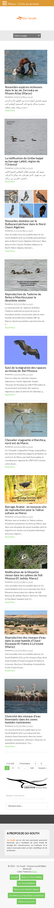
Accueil (14, 877)
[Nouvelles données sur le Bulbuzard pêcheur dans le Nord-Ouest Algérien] (25, 203)
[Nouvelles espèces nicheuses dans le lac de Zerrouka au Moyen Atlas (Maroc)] (25, 66)
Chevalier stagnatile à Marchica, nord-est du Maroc (25, 441)
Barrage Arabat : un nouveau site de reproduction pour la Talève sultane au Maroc (25, 510)
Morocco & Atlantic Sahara (26, 889)
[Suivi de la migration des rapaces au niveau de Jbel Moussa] (25, 350)
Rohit (34, 871)
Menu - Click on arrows (23, 4)
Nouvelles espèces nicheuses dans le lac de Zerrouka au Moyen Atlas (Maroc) (23, 90)
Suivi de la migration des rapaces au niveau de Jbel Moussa (25, 369)
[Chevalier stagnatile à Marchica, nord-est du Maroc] (25, 419)
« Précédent (24, 763)
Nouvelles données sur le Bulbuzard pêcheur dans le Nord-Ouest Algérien (25, 224)
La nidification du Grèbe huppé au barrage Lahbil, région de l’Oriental (24, 161)
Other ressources (26, 901)
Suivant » (42, 768)
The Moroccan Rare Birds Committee (26, 895)
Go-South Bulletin (26, 883)
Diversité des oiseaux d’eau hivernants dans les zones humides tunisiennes (22, 719)
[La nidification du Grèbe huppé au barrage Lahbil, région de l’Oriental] (25, 136)
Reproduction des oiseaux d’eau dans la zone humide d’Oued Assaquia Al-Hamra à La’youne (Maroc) (25, 642)
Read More (10, 110)
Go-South (29, 97)
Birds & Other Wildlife (31, 877)
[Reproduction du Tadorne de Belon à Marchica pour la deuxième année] (25, 275)
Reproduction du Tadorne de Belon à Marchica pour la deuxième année (23, 297)
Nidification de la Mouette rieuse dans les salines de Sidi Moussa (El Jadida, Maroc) (23, 575)
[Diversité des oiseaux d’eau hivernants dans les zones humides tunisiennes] (25, 695)
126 (32, 768)
